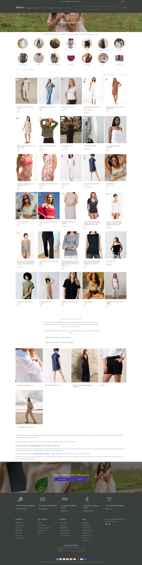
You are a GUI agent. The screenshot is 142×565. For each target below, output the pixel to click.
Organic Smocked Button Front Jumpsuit (114, 302)
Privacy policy (65, 561)
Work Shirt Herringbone (90, 145)
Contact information (89, 561)
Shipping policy (81, 561)
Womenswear (32, 69)
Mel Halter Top (110, 183)
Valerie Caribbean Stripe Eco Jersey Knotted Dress (115, 107)
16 (77, 314)
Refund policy (58, 561)
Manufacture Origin (64, 530)
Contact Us (18, 527)
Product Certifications (65, 535)
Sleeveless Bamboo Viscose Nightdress (69, 222)
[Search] (116, 8)
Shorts (103, 385)
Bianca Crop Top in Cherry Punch (48, 221)
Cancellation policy (98, 561)
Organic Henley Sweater (68, 107)
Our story (108, 508)
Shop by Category (23, 69)
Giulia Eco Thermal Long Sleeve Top (47, 146)
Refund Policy (19, 533)
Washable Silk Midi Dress (45, 301)
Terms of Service (19, 538)
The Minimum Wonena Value (44, 527)
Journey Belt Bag (88, 301)
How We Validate (42, 525)
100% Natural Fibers (87, 535)
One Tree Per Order (42, 530)
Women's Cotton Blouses (24, 385)
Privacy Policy (19, 535)
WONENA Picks (85, 540)
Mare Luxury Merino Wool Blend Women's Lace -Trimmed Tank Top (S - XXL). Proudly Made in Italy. (26, 262)
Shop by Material (64, 527)
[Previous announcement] (49, 1)
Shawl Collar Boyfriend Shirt (91, 183)
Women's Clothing (39, 453)
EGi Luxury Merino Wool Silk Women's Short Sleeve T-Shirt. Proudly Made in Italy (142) (92, 223)
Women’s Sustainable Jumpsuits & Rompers (83, 386)
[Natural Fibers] (62, 120)
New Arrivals (85, 538)
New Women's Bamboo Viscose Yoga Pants (48, 261)
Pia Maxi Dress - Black (67, 145)
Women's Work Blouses (52, 385)
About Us (79, 479)
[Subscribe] (82, 549)
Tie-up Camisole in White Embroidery (113, 146)
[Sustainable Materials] (17, 79)
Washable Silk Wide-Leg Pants (47, 107)
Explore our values (21, 508)
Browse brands (43, 508)
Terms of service (73, 561)
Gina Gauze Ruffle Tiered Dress (92, 107)
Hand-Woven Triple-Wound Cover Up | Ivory (48, 184)
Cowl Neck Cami (110, 261)
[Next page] (81, 314)
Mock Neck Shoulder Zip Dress (25, 301)
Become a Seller (19, 522)
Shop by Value (62, 479)
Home (17, 69)
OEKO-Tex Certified (86, 525)
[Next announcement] (92, 1)
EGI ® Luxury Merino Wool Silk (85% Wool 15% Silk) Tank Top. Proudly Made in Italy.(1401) (92, 262)
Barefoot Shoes (86, 527)
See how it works (88, 511)
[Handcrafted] (106, 156)
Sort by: (104, 74)
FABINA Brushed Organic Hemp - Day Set (25, 107)
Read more (64, 511)
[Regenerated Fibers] (106, 79)
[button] (29, 7)
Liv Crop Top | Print (22, 221)
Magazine (40, 533)
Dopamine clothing (87, 530)
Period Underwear (86, 533)
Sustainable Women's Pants (25, 427)
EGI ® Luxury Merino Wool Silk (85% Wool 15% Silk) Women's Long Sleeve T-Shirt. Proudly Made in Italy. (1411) (71, 263)
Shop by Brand (63, 522)
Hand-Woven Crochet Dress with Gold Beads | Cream (25, 184)
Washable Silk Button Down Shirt (70, 301)
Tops (52, 453)
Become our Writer (20, 525)
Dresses (47, 453)
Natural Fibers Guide (65, 533)
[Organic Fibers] (62, 79)
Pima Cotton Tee (66, 183)
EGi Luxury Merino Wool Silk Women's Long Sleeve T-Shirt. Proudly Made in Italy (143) (114, 223)
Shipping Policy (19, 530)
